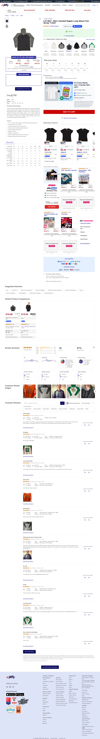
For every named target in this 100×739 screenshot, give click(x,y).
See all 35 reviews (29, 651)
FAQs (83, 695)
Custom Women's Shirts (61, 703)
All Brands (71, 700)
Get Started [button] (51, 206)
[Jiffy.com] (5, 5)
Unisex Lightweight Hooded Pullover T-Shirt (28, 327)
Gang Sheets (84, 239)
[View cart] (97, 5)
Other (87, 408)
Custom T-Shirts (60, 695)
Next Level (71, 697)
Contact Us (84, 692)
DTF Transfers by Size (61, 683)
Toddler (70, 685)
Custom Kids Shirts (60, 701)
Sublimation (83, 235)
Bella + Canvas (72, 693)
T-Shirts (45, 679)
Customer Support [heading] (87, 676)
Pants (44, 700)
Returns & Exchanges (87, 701)
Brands (71, 5)
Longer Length (48, 152)
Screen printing (37, 408)
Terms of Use (62, 738)
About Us (84, 707)
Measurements (9, 142)
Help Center (85, 690)
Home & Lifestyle (47, 717)
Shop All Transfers (85, 223)
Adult (70, 677)
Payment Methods (86, 703)
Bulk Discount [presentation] (29, 10)
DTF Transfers (59, 681)
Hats (44, 708)
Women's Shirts (46, 693)
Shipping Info (85, 699)
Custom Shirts (56, 5)
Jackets (44, 687)
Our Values (84, 711)
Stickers (64, 5)
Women (71, 679)
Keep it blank (80, 408)
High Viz (45, 715)
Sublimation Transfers (61, 685)
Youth (70, 683)
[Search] (88, 5)
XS (47, 63)
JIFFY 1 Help (85, 694)
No (89, 425)
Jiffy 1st (63, 152)
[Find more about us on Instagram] (10, 687)
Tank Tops (45, 685)
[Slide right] (95, 45)
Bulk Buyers (24, 74)
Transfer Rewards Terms (88, 726)
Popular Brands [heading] (73, 689)
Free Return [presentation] (69, 10)
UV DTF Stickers (60, 687)
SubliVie (61, 77)
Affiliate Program (86, 713)
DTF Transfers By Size (85, 227)
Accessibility (85, 724)
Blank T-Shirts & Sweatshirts (35, 5)
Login (94, 5)
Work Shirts (45, 689)
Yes (85, 425)
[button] (23, 35)
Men (70, 681)
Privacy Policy (85, 720)
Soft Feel (85, 152)
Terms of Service (86, 722)
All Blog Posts (85, 716)
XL (72, 63)
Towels (44, 719)
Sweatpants (45, 702)
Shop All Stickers (85, 243)
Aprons (44, 721)
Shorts (44, 704)
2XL (79, 63)
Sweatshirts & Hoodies (48, 681)
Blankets (45, 723)
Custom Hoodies (60, 697)
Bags (44, 710)
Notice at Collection (86, 731)
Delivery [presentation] (87, 10)
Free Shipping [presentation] (50, 10)
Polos (44, 683)
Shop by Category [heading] (48, 676)
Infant (70, 687)
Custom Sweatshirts (60, 699)
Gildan (70, 691)
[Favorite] (40, 19)
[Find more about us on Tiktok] (13, 687)
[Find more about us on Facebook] (7, 687)
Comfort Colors (72, 695)
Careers (84, 709)
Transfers (48, 5)
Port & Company (73, 698)
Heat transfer (46, 408)
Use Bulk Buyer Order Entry (23, 88)
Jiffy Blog (84, 715)
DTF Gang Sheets (60, 689)
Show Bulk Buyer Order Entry (50, 667)
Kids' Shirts (45, 695)
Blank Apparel (46, 677)
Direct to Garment (63, 408)
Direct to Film (28, 408)
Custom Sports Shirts (61, 705)
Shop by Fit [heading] (72, 676)
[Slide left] (43, 45)
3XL (85, 63)
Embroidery (54, 408)
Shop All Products (73, 702)
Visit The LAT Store (48, 18)
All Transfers (59, 679)
